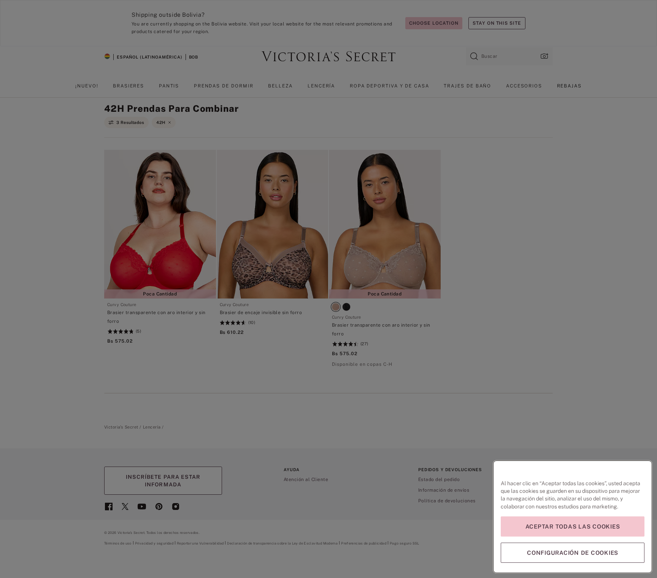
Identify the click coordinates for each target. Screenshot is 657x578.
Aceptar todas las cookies (572, 526)
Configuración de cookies (572, 552)
